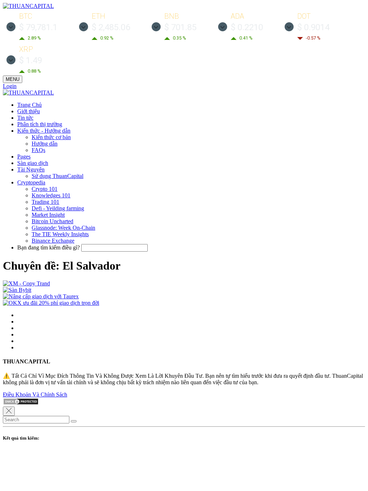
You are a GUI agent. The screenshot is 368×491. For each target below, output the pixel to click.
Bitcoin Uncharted (52, 221)
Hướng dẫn (45, 144)
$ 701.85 (180, 27)
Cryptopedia (31, 182)
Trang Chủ (29, 105)
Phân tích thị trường (39, 124)
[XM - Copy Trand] (26, 283)
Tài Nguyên (31, 169)
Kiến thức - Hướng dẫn (43, 131)
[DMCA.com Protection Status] (21, 403)
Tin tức (25, 118)
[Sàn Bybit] (17, 290)
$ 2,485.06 (111, 27)
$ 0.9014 (313, 27)
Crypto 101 (45, 189)
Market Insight (48, 215)
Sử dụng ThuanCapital (57, 176)
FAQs (38, 150)
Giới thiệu (28, 111)
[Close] (9, 411)
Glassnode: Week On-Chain (63, 228)
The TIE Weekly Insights (60, 234)
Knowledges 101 (51, 195)
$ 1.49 (30, 60)
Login (10, 86)
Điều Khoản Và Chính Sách (35, 394)
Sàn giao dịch (32, 163)
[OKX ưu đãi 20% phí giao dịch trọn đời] (51, 303)
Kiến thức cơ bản (51, 137)
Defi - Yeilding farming (58, 208)
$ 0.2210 (247, 27)
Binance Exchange (53, 241)
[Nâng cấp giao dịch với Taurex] (41, 296)
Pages (24, 156)
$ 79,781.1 (38, 27)
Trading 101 (45, 202)
